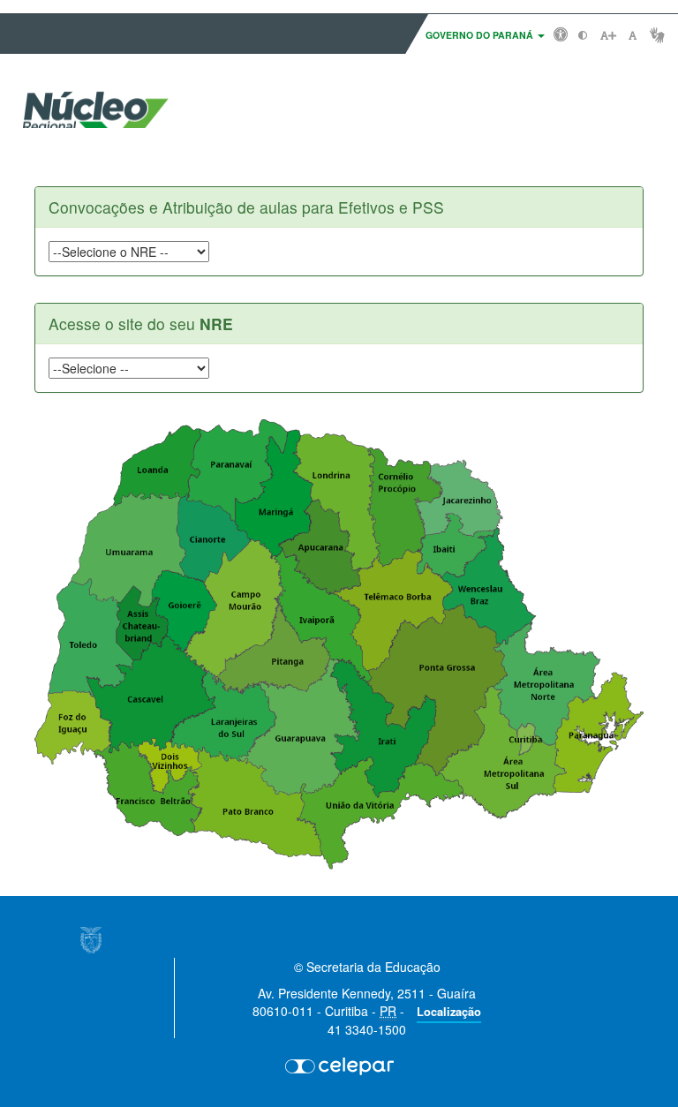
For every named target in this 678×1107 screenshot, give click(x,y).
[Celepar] (339, 1065)
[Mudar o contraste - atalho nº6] (583, 35)
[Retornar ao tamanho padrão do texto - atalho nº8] (632, 35)
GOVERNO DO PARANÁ (481, 34)
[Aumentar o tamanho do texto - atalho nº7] (608, 35)
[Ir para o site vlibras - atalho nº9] (657, 35)
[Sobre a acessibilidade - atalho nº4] (561, 33)
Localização (449, 1012)
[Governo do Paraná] (91, 940)
